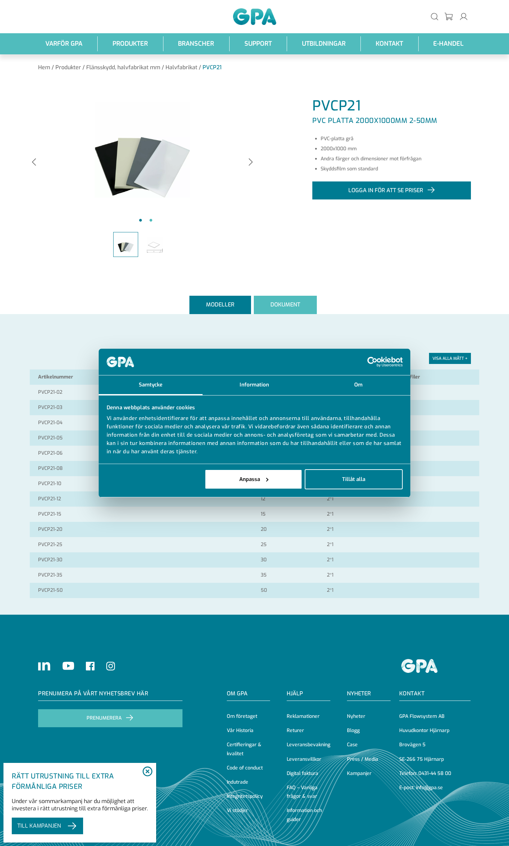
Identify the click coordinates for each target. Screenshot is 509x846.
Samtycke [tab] (151, 384)
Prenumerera (104, 718)
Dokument (285, 304)
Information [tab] (254, 384)
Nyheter (356, 716)
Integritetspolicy (245, 796)
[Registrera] (449, 17)
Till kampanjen (39, 825)
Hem (44, 67)
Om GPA (237, 693)
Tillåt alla (353, 479)
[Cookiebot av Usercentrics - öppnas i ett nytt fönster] (372, 362)
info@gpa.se (429, 787)
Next (251, 162)
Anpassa (249, 479)
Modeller (220, 304)
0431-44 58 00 (434, 773)
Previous (34, 162)
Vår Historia (240, 730)
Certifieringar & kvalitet (244, 749)
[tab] (220, 305)
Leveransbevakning (308, 744)
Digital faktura (302, 773)
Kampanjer (359, 773)
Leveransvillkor (304, 759)
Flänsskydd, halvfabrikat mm (123, 67)
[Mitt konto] (463, 16)
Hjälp (295, 693)
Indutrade (237, 782)
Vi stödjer (237, 810)
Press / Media (362, 759)
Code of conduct (245, 768)
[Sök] (434, 16)
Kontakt (389, 43)
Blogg (353, 730)
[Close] (147, 772)
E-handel (448, 43)
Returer (295, 730)
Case (352, 744)
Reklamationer (303, 716)
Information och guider (304, 814)
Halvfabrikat (181, 67)
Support (258, 43)
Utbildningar (324, 43)
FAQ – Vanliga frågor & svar (302, 792)
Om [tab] (358, 384)
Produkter (130, 43)
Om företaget (242, 716)
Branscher (196, 43)
